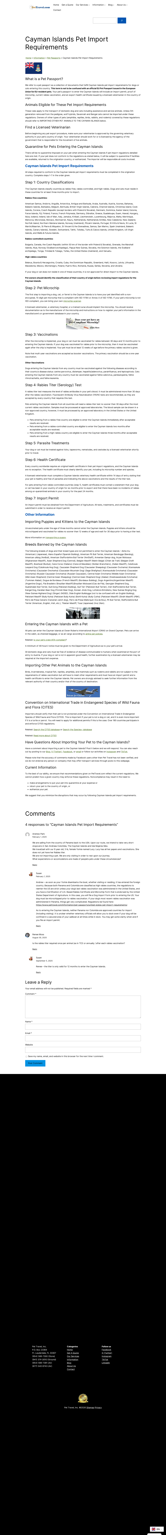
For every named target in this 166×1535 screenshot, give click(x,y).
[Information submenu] (104, 4)
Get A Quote (73, 1353)
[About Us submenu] (126, 4)
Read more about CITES (45, 735)
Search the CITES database (47, 729)
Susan (39, 873)
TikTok (124, 751)
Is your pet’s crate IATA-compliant (50, 640)
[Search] (122, 20)
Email (28, 1033)
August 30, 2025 (39, 937)
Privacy (98, 1407)
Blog (48, 751)
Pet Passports (53, 58)
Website (29, 1045)
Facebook (67, 751)
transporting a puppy (56, 537)
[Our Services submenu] (89, 4)
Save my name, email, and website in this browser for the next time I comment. (66, 1056)
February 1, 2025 (39, 837)
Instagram (111, 751)
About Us (71, 1366)
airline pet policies (94, 634)
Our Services (73, 1356)
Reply (34, 865)
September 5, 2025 (44, 961)
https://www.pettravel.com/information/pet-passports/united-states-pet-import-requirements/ (81, 905)
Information (39, 58)
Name (28, 1021)
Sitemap (90, 1407)
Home (28, 58)
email (78, 751)
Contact (71, 1369)
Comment (30, 994)
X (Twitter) (56, 751)
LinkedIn (106, 1363)
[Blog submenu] (113, 4)
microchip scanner (72, 301)
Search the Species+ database (77, 729)
